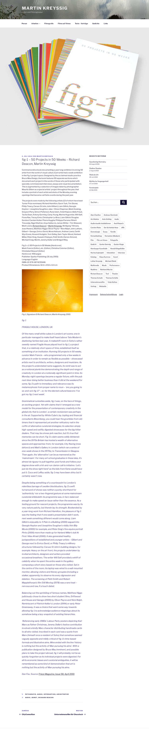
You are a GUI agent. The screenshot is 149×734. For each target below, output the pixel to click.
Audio (28, 697)
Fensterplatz (93, 188)
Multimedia (95, 265)
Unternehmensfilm (98, 282)
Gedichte (95, 23)
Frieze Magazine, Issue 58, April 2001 (56, 674)
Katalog (93, 257)
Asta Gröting (106, 219)
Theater (115, 274)
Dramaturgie (95, 232)
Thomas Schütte (112, 278)
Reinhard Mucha (106, 269)
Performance (114, 265)
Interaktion (111, 253)
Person (24, 23)
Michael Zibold (110, 261)
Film (92, 240)
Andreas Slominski (111, 215)
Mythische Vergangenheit (98, 181)
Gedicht (93, 244)
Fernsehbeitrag (96, 236)
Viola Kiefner (112, 282)
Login (121, 294)
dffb (122, 228)
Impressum (93, 294)
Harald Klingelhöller (117, 248)
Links (106, 23)
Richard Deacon (39, 226)
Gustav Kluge (119, 244)
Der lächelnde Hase (111, 228)
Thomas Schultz (97, 278)
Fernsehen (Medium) (112, 236)
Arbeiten (34, 23)
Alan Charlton (96, 215)
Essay (105, 232)
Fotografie (114, 240)
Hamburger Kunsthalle (99, 248)
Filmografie (48, 23)
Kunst (34, 697)
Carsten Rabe (96, 228)
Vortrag (93, 286)
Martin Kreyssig (55, 226)
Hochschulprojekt (97, 253)
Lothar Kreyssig (96, 261)
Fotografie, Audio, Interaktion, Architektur (47, 694)
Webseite (102, 286)
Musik (104, 265)
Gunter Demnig (105, 244)
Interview (121, 253)
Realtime (94, 269)
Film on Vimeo (102, 240)
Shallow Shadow (95, 168)
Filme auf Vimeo (64, 23)
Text (107, 274)
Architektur (95, 219)
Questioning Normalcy (97, 162)
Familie (113, 232)
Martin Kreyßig (45, 8)
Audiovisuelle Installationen (101, 223)
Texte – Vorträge (81, 23)
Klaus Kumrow (104, 257)
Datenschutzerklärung (108, 294)
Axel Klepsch (119, 223)
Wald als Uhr (94, 175)
